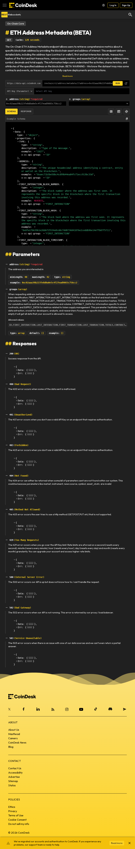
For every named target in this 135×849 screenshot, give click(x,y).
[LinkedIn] (38, 709)
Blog (10, 746)
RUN (118, 83)
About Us (13, 729)
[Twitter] (9, 709)
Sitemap (13, 781)
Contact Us (14, 768)
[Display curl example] (111, 111)
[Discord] (110, 709)
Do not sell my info (18, 824)
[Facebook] (24, 709)
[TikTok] (96, 709)
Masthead (14, 734)
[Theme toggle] (103, 5)
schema (11, 111)
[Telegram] (125, 709)
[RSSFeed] (52, 709)
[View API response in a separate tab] (126, 83)
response (26, 111)
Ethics (11, 806)
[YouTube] (81, 709)
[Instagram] (66, 709)
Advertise (14, 776)
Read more (68, 76)
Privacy (12, 811)
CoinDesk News (17, 742)
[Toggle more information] (6, 99)
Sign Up (126, 5)
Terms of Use (15, 815)
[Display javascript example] (119, 111)
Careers (13, 738)
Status (12, 785)
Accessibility (15, 772)
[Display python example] (126, 111)
